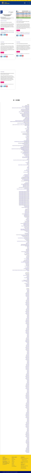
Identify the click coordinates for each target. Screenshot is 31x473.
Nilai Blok (28, 278)
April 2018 (28, 363)
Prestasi (28, 282)
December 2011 (27, 424)
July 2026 (28, 290)
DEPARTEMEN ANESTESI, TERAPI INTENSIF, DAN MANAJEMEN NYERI (21, 141)
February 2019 (27, 355)
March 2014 (28, 402)
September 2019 (27, 349)
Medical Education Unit (26, 215)
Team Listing (27, 256)
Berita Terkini (27, 274)
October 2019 (27, 348)
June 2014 (28, 400)
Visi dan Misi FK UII (27, 267)
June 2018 (28, 361)
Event (28, 161)
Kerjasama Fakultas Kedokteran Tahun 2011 (24, 200)
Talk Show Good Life (26, 283)
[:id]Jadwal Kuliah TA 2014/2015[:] (25, 114)
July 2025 (28, 297)
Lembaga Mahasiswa (26, 214)
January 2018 (27, 365)
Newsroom (28, 218)
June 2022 (28, 325)
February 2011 (27, 432)
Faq (28, 165)
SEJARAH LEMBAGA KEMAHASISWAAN (25, 245)
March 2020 (28, 344)
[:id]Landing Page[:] (27, 118)
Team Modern (27, 257)
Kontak (28, 208)
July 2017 (28, 370)
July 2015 (28, 389)
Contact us (28, 132)
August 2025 (27, 296)
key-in (10, 32)
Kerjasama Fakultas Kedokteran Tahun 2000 (24, 191)
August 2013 (27, 408)
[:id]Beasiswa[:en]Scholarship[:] (25, 106)
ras (11, 32)
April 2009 (28, 446)
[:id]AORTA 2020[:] (27, 105)
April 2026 (28, 291)
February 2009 (27, 448)
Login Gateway (13, 459)
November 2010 (27, 434)
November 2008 (27, 450)
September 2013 (27, 407)
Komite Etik (25, 0)
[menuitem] (9, 0)
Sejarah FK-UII (27, 243)
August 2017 (27, 369)
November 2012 (27, 415)
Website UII (13, 458)
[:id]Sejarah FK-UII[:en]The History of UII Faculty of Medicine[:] (22, 120)
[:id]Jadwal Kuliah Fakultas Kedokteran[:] (24, 113)
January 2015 (27, 394)
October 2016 (27, 377)
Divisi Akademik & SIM (26, 154)
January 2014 (27, 404)
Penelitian (28, 279)
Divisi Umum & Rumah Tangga (25, 157)
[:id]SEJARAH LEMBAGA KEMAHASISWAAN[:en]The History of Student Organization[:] (19, 121)
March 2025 (28, 299)
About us (28, 126)
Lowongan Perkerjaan (26, 277)
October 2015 (27, 387)
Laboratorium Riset (27, 211)
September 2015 (27, 388)
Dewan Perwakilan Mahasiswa (25, 153)
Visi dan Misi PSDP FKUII (26, 268)
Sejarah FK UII (27, 242)
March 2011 (28, 431)
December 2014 (27, 395)
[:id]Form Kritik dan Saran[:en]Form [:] (25, 110)
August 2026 (27, 289)
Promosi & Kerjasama (26, 237)
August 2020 (27, 342)
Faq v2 (28, 166)
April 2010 (28, 438)
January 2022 (27, 329)
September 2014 (27, 397)
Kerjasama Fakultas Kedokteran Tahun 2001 (24, 192)
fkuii (3, 32)
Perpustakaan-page (26, 226)
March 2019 (28, 354)
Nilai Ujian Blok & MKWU (23, 468)
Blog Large (28, 129)
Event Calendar (27, 162)
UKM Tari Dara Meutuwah (26, 261)
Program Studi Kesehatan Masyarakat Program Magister (22, 234)
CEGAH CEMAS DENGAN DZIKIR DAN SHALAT (22, 43)
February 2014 (27, 403)
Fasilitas (28, 167)
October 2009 (27, 442)
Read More (18, 30)
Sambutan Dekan (27, 239)
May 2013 (28, 410)
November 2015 (27, 386)
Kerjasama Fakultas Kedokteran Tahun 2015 (24, 203)
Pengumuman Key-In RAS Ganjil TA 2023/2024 (6, 22)
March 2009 (28, 447)
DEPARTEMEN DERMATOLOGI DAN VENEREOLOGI (23, 143)
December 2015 (27, 385)
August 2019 (27, 350)
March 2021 (28, 337)
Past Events (27, 220)
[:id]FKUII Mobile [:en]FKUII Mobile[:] (25, 109)
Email (22, 0)
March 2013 (28, 412)
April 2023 (28, 317)
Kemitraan (28, 189)
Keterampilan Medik (26, 206)
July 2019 (28, 351)
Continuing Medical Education (25, 133)
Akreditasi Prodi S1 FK (24, 459)
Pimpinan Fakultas (27, 228)
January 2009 (27, 449)
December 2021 (27, 330)
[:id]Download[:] (27, 108)
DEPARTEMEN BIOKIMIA (26, 142)
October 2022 (27, 322)
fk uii (2, 32)
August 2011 (27, 427)
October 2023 (27, 312)
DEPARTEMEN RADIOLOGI (26, 152)
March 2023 (28, 318)
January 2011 (27, 433)
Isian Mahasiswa (27, 182)
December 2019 (27, 347)
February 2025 (27, 300)
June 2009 (28, 445)
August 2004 (27, 452)
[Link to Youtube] (29, 2)
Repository (20, 0)
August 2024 (27, 305)
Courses (18, 0)
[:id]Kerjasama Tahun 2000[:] (26, 116)
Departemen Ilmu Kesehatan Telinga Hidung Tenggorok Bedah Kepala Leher (20, 148)
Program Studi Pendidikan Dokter (25, 235)
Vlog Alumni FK (27, 269)
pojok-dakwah (27, 231)
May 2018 (28, 362)
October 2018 (27, 358)
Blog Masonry (27, 130)
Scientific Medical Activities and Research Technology (23, 241)
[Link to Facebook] (28, 2)
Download (28, 159)
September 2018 (27, 359)
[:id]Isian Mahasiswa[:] (26, 112)
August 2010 (27, 437)
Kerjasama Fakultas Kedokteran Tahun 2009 (24, 198)
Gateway (15, 0)
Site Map (28, 248)
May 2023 (28, 316)
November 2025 (27, 294)
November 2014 (27, 396)
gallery (28, 171)
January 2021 (27, 339)
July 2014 (28, 399)
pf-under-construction (26, 227)
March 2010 (28, 439)
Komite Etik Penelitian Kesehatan (25, 207)
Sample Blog (27, 240)
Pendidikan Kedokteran (26, 222)
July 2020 (28, 343)
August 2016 (27, 379)
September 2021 (27, 332)
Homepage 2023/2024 (26, 174)
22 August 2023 (6, 30)
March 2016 (28, 383)
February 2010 (27, 440)
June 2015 (28, 390)
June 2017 (28, 371)
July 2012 (28, 418)
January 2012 (27, 423)
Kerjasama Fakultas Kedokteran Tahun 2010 (24, 199)
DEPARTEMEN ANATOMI (26, 140)
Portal (28, 232)
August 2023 (27, 314)
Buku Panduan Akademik (26, 275)
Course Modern (27, 136)
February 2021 (27, 338)
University (9, 0)
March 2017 (28, 373)
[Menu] (24, 3)
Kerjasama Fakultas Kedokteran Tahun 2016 (24, 204)
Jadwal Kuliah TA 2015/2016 (26, 185)
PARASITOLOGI (27, 219)
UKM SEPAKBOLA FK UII (26, 260)
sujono (2, 30)
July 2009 (28, 444)
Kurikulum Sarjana (27, 210)
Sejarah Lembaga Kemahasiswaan (25, 244)
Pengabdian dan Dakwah (26, 224)
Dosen (28, 158)
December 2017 (27, 366)
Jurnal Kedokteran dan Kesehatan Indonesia (24, 187)
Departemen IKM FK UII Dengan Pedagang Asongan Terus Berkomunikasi (20, 145)
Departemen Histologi (26, 144)
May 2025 (28, 298)
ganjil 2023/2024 (7, 32)
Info (28, 181)
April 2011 (28, 430)
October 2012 (27, 416)
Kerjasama (28, 190)
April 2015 (28, 392)
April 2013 (28, 411)
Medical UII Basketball (26, 216)
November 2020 (27, 340)
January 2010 (27, 441)
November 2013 (27, 405)
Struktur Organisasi (27, 252)
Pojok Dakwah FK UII (26, 230)
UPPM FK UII (13, 461)
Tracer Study (27, 259)
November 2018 (27, 357)
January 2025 (27, 301)
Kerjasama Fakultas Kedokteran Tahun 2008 (24, 197)
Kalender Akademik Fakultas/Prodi (23, 464)
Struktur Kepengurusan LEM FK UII (25, 251)
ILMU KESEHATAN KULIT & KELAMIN (25, 177)
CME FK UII (13, 460)
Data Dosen (27, 139)
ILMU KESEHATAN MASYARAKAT (25, 179)
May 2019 (28, 352)
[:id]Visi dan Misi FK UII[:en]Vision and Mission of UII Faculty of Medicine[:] (21, 124)
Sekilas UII (28, 246)
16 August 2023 (6, 54)
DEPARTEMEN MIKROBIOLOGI (26, 150)
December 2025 (27, 293)
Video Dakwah (27, 263)
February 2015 (27, 393)
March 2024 (28, 308)
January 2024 (27, 310)
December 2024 (27, 302)
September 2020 (27, 341)
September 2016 (27, 378)
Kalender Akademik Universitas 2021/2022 (24, 462)
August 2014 (27, 398)
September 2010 (27, 436)
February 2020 (27, 345)
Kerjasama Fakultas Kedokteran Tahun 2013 (24, 201)
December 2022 (27, 320)
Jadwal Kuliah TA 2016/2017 (26, 186)
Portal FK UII (12, 0)
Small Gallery (27, 249)
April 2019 (28, 353)
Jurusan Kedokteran (26, 188)
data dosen (27, 138)
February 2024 (27, 309)
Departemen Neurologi (26, 151)
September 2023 (27, 313)
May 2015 (28, 391)
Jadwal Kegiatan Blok (26, 183)
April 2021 (28, 336)
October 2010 (27, 435)
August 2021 (27, 333)
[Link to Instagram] (27, 2)
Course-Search (27, 137)
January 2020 (27, 346)
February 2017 (27, 374)
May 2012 (28, 420)
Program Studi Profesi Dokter (25, 236)
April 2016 (28, 382)
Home (28, 173)
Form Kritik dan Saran (26, 170)
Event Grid (28, 163)
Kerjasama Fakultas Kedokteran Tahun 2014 (24, 202)
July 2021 (28, 334)
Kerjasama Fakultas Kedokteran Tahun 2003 (24, 193)
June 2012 (28, 419)
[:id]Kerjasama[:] (27, 117)
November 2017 (27, 367)
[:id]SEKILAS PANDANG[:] (26, 122)
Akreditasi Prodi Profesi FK (25, 460)
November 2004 (27, 451)
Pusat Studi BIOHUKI (14, 466)
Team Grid (28, 255)
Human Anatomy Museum (26, 175)
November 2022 (27, 321)
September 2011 (27, 426)
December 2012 (27, 414)
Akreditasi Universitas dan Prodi (24, 458)
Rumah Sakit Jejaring (26, 238)
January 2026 (27, 292)
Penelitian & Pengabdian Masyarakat (25, 223)
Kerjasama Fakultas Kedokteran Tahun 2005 (24, 195)
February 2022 (27, 328)
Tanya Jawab (27, 253)
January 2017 (27, 375)
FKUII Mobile (27, 169)
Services (28, 247)
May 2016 (28, 381)
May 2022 (28, 326)
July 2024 (28, 306)
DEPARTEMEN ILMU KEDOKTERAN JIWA (25, 147)
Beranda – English (27, 128)
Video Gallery (27, 265)
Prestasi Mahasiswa (26, 233)
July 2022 (28, 324)
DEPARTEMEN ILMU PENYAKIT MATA (25, 149)
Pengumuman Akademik (4, 20)
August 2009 (27, 443)
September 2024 (27, 304)
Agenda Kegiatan (27, 273)
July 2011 (28, 428)
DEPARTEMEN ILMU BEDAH (26, 146)
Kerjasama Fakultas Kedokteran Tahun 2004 (24, 194)
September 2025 (27, 295)
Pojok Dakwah (2, 71)
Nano (2, 54)
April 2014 (28, 401)
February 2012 (27, 422)
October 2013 (27, 406)
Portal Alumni (13, 465)
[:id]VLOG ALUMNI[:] (27, 125)
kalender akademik (27, 33)
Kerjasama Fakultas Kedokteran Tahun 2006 (24, 196)
